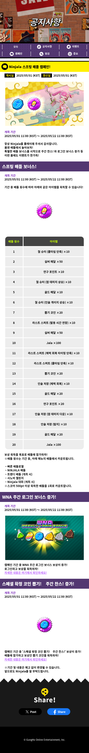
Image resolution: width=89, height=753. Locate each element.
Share (62, 712)
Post (33, 712)
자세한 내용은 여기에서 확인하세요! (26, 572)
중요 (75, 53)
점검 (47, 53)
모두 (16, 46)
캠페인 (18, 53)
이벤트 (75, 46)
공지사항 (47, 46)
